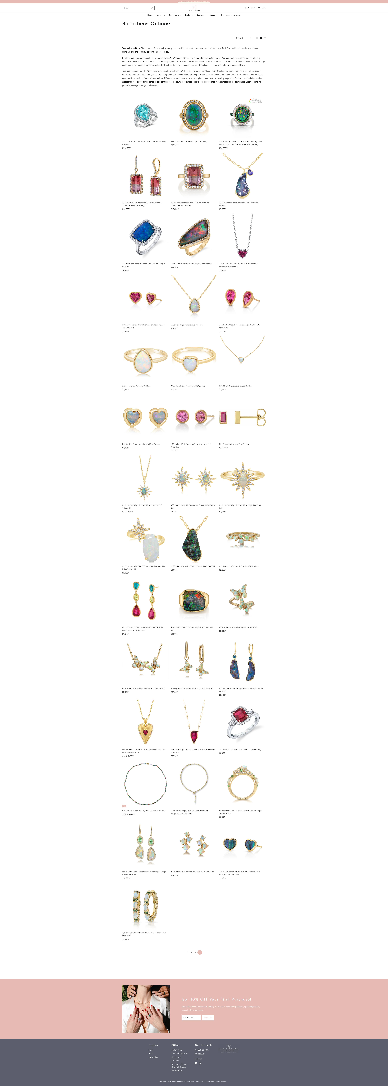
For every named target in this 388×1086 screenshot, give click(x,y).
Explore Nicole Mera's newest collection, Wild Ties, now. (194, 2)
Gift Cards (175, 1061)
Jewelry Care (176, 1057)
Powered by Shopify (221, 1081)
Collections (174, 15)
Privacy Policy (177, 1070)
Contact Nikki (153, 1057)
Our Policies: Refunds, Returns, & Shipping (179, 1065)
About (213, 15)
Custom (200, 15)
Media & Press (177, 1050)
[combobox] (138, 8)
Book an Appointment (231, 15)
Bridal (188, 15)
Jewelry (159, 15)
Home (149, 15)
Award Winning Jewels (180, 1053)
